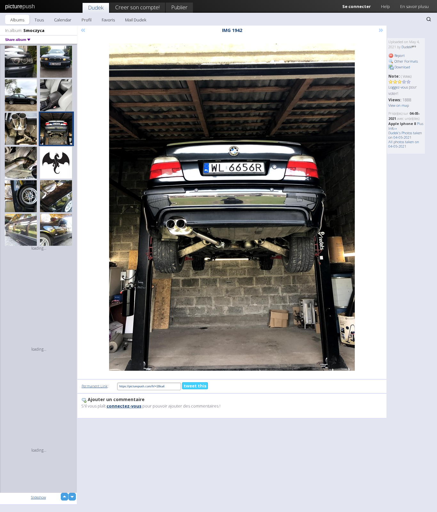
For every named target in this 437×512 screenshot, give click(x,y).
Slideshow (38, 497)
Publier (179, 7)
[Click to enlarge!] (232, 207)
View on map (398, 105)
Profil (86, 20)
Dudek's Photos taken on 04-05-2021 (405, 135)
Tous (39, 20)
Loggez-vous (398, 87)
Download (401, 67)
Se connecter (356, 6)
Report (399, 55)
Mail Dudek (135, 20)
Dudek (96, 7)
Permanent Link (94, 386)
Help (385, 6)
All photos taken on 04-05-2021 (403, 144)
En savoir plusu (414, 6)
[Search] (429, 19)
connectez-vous (124, 406)
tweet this (195, 386)
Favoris (108, 20)
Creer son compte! (137, 7)
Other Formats (405, 61)
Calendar (62, 20)
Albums (17, 20)
